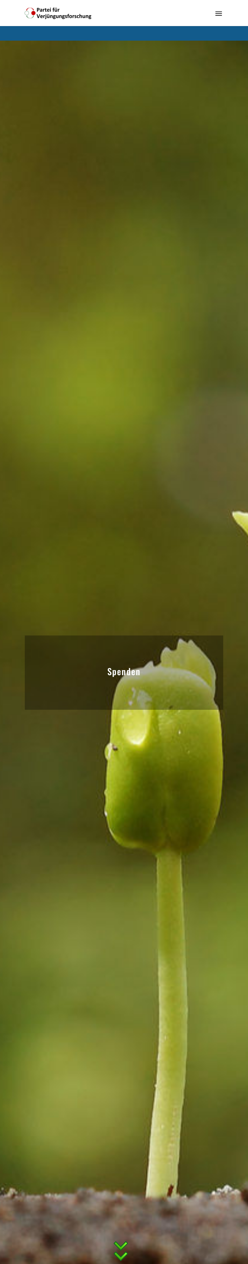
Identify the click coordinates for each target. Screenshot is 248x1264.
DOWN (121, 1242)
